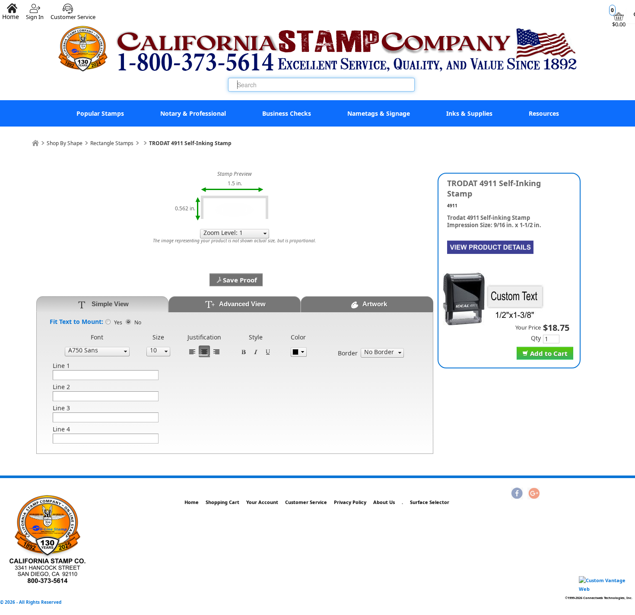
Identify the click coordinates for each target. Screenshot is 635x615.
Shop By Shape (65, 143)
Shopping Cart (222, 502)
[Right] (216, 351)
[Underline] (267, 351)
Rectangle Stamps (111, 143)
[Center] (204, 351)
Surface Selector (429, 502)
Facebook (517, 494)
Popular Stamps (100, 113)
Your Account (262, 502)
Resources (544, 113)
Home (191, 502)
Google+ (533, 494)
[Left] (192, 351)
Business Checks (286, 113)
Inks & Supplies (469, 113)
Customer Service (73, 13)
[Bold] (243, 351)
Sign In (35, 13)
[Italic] (255, 351)
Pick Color (299, 352)
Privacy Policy (350, 502)
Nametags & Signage (379, 113)
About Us (384, 502)
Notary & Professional (193, 113)
